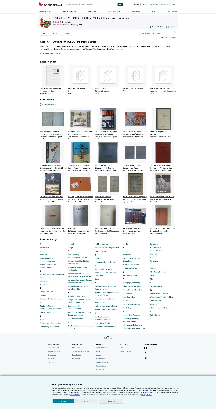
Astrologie (44, 255)
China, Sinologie (46, 291)
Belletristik (44, 281)
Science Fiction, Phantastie (134, 328)
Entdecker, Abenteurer (49, 327)
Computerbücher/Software (51, 299)
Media (98, 351)
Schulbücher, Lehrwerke (132, 325)
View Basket (52, 362)
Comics (43, 295)
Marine (125, 251)
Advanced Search (45, 11)
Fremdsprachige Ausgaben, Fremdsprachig (79, 287)
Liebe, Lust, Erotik (102, 323)
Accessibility (100, 369)
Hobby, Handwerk (102, 244)
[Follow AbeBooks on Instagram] (145, 358)
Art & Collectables (114, 11)
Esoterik (71, 244)
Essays (70, 247)
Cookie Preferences (102, 362)
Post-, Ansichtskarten (131, 304)
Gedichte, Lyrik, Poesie (77, 296)
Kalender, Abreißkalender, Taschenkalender (105, 287)
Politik (125, 300)
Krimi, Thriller (100, 302)
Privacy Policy (100, 358)
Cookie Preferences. (147, 392)
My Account (154, 4)
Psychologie (127, 308)
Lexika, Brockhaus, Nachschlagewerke (103, 318)
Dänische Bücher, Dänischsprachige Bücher (50, 307)
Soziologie (154, 254)
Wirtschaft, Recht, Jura (159, 308)
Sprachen (154, 261)
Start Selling (172, 11)
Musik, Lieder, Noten (131, 264)
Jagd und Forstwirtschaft (105, 269)
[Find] (120, 4)
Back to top (108, 338)
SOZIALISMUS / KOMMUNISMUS (156, 248)
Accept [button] (63, 401)
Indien (97, 258)
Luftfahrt (126, 244)
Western (153, 304)
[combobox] (92, 4)
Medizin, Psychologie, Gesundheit (131, 259)
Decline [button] (86, 401)
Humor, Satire (100, 251)
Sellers (153, 11)
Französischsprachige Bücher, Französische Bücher (80, 281)
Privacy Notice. (146, 395)
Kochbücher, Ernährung (104, 299)
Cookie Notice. (75, 395)
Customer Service (125, 351)
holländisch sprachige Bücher (107, 247)
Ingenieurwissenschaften (105, 262)
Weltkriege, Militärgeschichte (162, 297)
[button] (173, 33)
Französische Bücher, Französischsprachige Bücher (79, 274)
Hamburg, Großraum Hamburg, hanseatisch (80, 327)
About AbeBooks (101, 347)
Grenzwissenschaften (77, 318)
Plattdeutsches (129, 297)
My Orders (51, 358)
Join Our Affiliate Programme (81, 351)
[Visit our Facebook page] (145, 348)
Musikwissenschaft (130, 268)
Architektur (44, 247)
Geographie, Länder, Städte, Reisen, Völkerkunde (79, 301)
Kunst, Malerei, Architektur (106, 309)
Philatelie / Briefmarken (132, 290)
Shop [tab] (45, 33)
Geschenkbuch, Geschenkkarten (74, 307)
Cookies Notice (101, 366)
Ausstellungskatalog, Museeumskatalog (48, 259)
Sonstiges (154, 244)
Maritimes (127, 255)
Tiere (152, 279)
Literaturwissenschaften (105, 327)
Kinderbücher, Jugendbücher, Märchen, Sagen (107, 293)
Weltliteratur (155, 300)
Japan (97, 279)
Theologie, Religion (158, 272)
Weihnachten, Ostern (159, 293)
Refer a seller (76, 358)
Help (173, 4)
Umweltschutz (156, 286)
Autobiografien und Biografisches (48, 265)
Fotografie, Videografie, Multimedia (77, 268)
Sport (152, 257)
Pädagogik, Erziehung (131, 282)
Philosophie (127, 293)
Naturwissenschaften (132, 275)
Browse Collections (69, 11)
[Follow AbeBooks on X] (145, 353)
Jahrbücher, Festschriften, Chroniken (106, 274)
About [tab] (55, 33)
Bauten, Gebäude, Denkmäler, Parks (52, 275)
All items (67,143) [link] (47, 104)
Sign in (144, 4)
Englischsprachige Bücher (50, 323)
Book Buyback (76, 355)
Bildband (43, 284)
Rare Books (92, 11)
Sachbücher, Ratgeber (132, 315)
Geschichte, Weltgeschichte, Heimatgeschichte (79, 313)
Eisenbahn (44, 319)
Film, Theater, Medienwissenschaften (77, 256)
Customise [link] (111, 401)
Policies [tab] (66, 33)
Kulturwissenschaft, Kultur (106, 306)
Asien (42, 251)
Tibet (152, 275)
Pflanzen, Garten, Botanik (133, 286)
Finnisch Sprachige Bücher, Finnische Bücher (78, 262)
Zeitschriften (155, 315)
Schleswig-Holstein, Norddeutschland (131, 319)
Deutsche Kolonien (47, 312)
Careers (98, 355)
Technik (153, 268)
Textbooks (136, 11)
